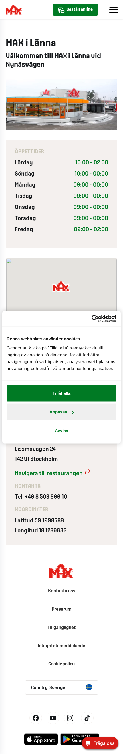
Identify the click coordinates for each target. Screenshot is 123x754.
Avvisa (61, 430)
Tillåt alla (61, 393)
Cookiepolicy (61, 664)
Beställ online (79, 10)
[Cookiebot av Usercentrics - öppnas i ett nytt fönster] (91, 318)
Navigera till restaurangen (49, 473)
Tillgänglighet (61, 628)
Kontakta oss (61, 591)
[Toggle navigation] (113, 9)
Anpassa (58, 411)
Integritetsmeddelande (61, 646)
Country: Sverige (48, 688)
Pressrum (62, 609)
